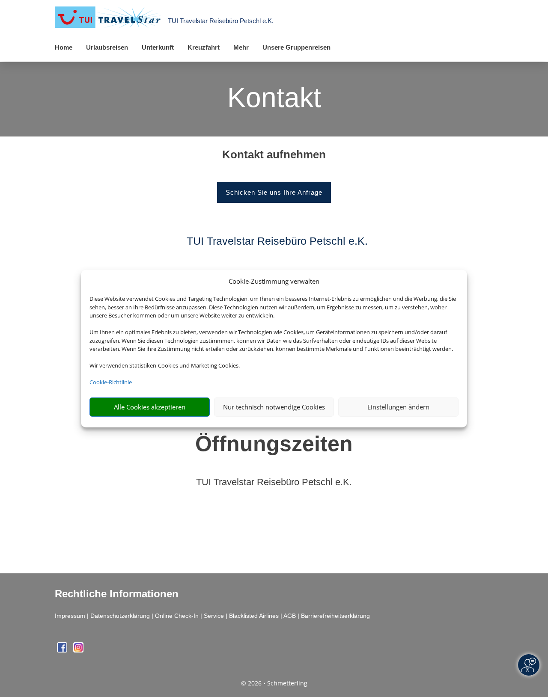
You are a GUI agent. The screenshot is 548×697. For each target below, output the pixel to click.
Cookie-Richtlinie (110, 382)
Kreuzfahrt (204, 47)
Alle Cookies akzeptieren (149, 407)
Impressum (70, 615)
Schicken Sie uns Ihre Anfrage (274, 192)
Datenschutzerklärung (120, 615)
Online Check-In (177, 615)
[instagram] (78, 650)
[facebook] (63, 650)
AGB (289, 615)
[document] (274, 156)
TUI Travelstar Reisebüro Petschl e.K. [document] (274, 482)
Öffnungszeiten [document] (274, 444)
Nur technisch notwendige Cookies (274, 407)
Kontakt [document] (274, 98)
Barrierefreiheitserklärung (335, 615)
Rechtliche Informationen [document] (117, 594)
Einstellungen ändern (398, 407)
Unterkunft (158, 47)
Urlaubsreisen (107, 47)
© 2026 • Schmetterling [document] (274, 683)
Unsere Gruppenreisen (296, 47)
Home (63, 47)
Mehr (241, 47)
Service (214, 615)
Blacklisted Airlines (254, 615)
